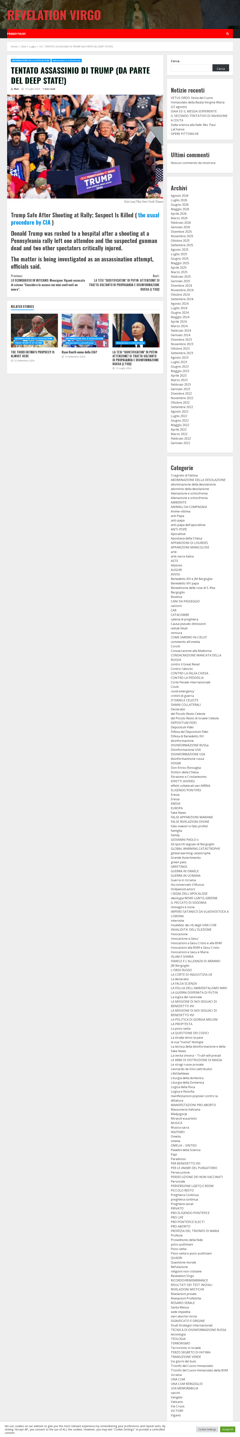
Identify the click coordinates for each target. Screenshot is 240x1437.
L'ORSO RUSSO (181, 970)
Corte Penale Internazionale (190, 682)
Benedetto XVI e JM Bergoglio (192, 579)
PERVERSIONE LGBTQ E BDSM (192, 1186)
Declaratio (178, 709)
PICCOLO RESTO (182, 1190)
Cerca (175, 61)
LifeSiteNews (180, 1073)
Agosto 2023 (179, 357)
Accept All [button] (227, 1429)
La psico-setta (180, 1028)
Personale (178, 1181)
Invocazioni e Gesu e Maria (189, 952)
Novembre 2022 (182, 398)
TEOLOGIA (178, 1339)
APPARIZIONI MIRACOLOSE (190, 547)
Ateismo (176, 565)
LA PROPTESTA (181, 1024)
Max (16, 89)
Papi (174, 1154)
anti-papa (177, 520)
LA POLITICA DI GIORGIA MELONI (194, 1019)
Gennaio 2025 (180, 281)
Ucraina (176, 1375)
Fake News (178, 813)
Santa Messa (180, 1307)
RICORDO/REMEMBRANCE (189, 1280)
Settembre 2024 (182, 299)
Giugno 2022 (180, 420)
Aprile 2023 (179, 375)
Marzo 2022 (179, 434)
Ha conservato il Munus (187, 885)
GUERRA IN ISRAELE (185, 871)
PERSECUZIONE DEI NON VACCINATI (197, 1177)
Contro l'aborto (182, 669)
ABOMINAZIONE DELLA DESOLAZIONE (31, 60)
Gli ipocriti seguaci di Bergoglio (192, 844)
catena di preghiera (184, 619)
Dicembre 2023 (181, 339)
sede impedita (180, 1312)
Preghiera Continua (185, 1195)
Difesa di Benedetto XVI (187, 736)
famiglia (176, 831)
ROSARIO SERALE (183, 1303)
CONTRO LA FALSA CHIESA (189, 673)
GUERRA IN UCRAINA (185, 876)
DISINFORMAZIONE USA (188, 754)
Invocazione (179, 934)
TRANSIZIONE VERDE (186, 1357)
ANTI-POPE (179, 529)
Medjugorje (179, 1114)
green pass (179, 862)
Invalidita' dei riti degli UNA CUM (193, 925)
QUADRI (176, 1258)
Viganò (176, 1415)
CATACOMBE (180, 615)
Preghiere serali (182, 1204)
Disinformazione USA (186, 750)
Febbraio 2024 (181, 330)
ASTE (174, 561)
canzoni (176, 606)
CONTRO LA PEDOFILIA (187, 678)
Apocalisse (178, 534)
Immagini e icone (183, 907)
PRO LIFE (177, 1217)
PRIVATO (177, 1208)
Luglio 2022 (179, 416)
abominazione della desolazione (193, 484)
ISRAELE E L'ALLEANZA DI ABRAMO (195, 961)
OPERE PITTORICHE (185, 134)
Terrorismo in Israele (186, 1348)
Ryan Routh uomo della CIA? (85, 330)
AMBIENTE (178, 502)
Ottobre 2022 (180, 402)
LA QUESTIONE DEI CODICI (190, 1033)
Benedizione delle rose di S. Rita (193, 588)
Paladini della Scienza (185, 1150)
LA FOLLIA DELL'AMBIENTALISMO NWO (199, 988)
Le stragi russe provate (187, 1064)
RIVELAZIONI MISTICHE (187, 1289)
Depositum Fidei (182, 727)
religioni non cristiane (186, 1271)
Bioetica (176, 597)
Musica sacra (180, 1127)
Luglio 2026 (179, 200)
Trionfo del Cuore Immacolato (192, 1366)
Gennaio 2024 (180, 335)
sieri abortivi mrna (184, 1316)
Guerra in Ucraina (183, 880)
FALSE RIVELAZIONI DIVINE (190, 822)
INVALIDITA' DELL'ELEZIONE (191, 930)
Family (175, 835)
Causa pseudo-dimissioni (188, 624)
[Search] (227, 33)
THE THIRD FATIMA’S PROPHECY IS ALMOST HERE (34, 330)
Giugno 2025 (180, 259)
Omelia (176, 1136)
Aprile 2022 (179, 429)
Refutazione (179, 1267)
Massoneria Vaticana (185, 1109)
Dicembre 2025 (181, 232)
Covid (174, 687)
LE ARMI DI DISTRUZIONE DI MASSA (196, 1060)
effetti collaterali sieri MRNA (190, 786)
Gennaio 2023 (180, 389)
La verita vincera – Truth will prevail (196, 1055)
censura (176, 633)
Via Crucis (177, 1406)
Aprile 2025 (179, 268)
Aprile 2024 (179, 321)
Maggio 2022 (180, 425)
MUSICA (176, 1123)
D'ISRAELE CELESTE (184, 700)
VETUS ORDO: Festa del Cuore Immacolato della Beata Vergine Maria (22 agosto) (197, 102)
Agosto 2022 (179, 411)
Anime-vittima (180, 511)
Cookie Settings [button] (207, 1429)
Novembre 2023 (182, 344)
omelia (175, 1141)
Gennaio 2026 (180, 227)
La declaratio (180, 979)
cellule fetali (179, 628)
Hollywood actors (183, 889)
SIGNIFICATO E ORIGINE (188, 1321)
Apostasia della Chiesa (186, 538)
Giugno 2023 (180, 366)
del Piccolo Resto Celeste (188, 714)
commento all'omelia (185, 642)
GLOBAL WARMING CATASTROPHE (195, 849)
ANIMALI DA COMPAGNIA (189, 507)
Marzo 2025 (179, 272)
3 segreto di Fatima (184, 475)
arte (174, 552)
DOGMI (176, 763)
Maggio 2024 (180, 317)
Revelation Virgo (54, 14)
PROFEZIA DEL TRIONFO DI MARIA (195, 1231)
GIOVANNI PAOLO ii (185, 840)
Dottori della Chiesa (185, 772)
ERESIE (175, 804)
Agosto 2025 (179, 250)
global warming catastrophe (191, 853)
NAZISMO (178, 1132)
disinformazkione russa (187, 759)
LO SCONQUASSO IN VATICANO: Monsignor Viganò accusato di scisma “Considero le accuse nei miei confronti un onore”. (48, 283)
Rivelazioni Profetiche (186, 1298)
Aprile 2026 (179, 214)
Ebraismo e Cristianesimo (189, 777)
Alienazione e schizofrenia (67, 60)
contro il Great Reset (185, 664)
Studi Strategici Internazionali (191, 1325)
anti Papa (177, 516)
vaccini (175, 1393)
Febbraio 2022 (181, 438)
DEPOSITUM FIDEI (184, 723)
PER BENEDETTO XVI (185, 1163)
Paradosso (178, 1159)
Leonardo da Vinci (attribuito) (191, 1069)
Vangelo (176, 1397)
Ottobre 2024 (180, 294)
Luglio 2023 (179, 362)
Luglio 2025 (179, 254)
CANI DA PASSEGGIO (185, 601)
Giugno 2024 (180, 312)
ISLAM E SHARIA (182, 957)
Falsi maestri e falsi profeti (189, 826)
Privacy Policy (16, 34)
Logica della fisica (183, 1087)
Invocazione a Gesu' (185, 939)
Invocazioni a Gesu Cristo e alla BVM (196, 943)
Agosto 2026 (179, 196)
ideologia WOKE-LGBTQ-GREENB (194, 898)
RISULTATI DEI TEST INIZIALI (191, 1285)
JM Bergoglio (180, 965)
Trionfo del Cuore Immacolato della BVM (199, 1370)
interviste (177, 921)
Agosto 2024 (179, 303)
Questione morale (183, 1262)
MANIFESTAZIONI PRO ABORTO (193, 1105)
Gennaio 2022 (180, 443)
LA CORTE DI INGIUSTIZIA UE (191, 974)
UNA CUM (178, 1379)
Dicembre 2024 (181, 286)
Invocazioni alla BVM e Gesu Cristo (195, 948)
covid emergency (182, 691)
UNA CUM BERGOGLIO (187, 1384)
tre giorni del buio (183, 1361)
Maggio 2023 (180, 371)
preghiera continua (184, 1199)
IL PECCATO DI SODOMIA (188, 903)
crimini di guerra (182, 696)
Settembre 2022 (182, 407)
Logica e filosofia (182, 1091)
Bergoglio (178, 592)
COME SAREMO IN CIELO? (189, 637)
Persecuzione (180, 1172)
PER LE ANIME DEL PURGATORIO (194, 1168)
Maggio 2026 (180, 209)
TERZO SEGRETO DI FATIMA (28, 343)
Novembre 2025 (182, 236)
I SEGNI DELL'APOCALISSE (189, 894)
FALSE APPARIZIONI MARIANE (192, 817)
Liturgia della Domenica (187, 1082)
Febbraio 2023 (181, 384)
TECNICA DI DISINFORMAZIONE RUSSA (198, 1330)
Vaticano (177, 1402)
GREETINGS (179, 867)
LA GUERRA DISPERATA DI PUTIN (194, 992)
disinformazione (182, 741)
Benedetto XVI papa (185, 583)
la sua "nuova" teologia (187, 1042)
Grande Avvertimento (186, 858)
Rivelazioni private (183, 1294)
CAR (173, 610)
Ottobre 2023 (180, 348)
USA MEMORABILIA (184, 1388)
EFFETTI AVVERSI (183, 781)
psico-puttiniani (182, 1244)
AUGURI (176, 570)
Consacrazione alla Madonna (191, 651)
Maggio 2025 (180, 263)
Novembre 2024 (182, 290)
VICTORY (177, 1411)
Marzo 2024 (179, 326)
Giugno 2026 (180, 205)
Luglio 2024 (179, 308)
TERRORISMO (180, 1343)
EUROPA (177, 808)
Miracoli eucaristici (184, 1118)
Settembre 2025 (182, 245)
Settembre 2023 (182, 353)
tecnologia (178, 1334)
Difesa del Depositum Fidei (189, 732)
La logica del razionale (186, 997)
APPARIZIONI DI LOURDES (189, 543)
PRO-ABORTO (180, 1226)
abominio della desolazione (190, 489)
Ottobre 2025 (180, 241)
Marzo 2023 (179, 380)
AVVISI (175, 574)
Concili (175, 646)
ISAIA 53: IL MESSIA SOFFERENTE (194, 111)
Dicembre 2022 (181, 393)
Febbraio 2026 (181, 223)
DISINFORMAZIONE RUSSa (189, 745)
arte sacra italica (182, 556)
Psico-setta (178, 1249)
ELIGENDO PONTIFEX (186, 790)
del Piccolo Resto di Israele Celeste (195, 718)
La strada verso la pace (187, 1037)
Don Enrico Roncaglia (186, 768)
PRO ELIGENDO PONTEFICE (190, 1213)
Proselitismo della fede (187, 1240)
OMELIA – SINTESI (184, 1145)
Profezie (177, 1235)
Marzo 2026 (179, 218)
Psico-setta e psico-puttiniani (191, 1253)
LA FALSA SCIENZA (184, 983)
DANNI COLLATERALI (186, 705)
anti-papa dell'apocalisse (188, 525)
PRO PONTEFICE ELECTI (188, 1222)
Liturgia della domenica (187, 1078)
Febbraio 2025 (181, 277)
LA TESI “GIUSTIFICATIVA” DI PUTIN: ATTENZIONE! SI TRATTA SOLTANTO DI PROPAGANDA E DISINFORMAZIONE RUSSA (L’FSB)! (124, 283)
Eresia (175, 795)
